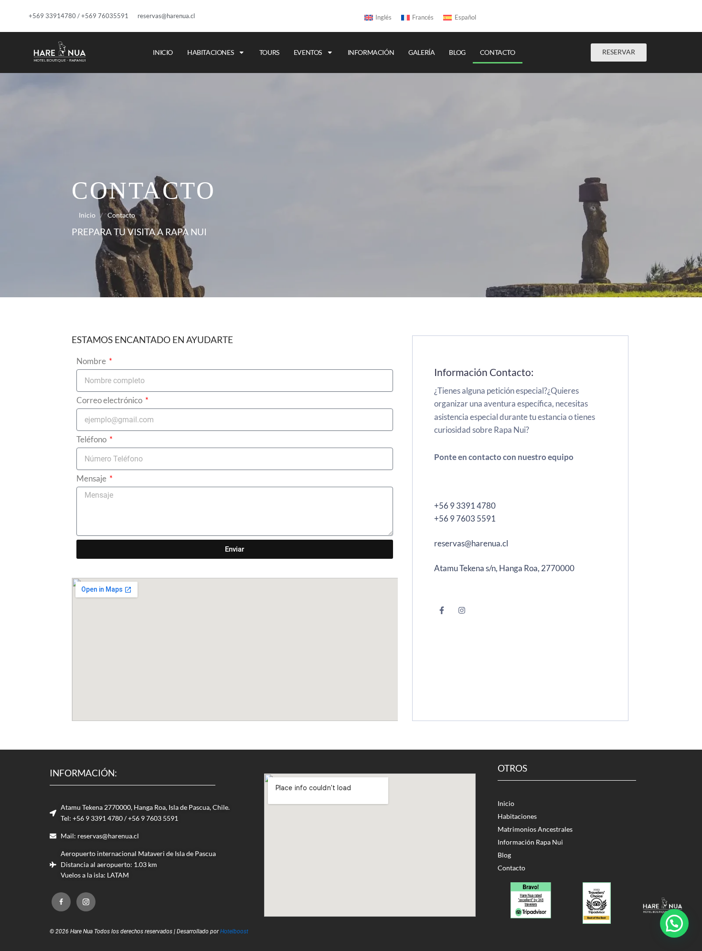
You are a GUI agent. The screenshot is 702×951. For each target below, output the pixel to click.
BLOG (457, 52)
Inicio (87, 215)
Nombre (91, 361)
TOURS (269, 52)
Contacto (511, 868)
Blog (504, 855)
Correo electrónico (110, 400)
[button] (674, 923)
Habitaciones (517, 816)
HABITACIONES (210, 52)
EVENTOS (308, 52)
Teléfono (92, 439)
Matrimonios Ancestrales (535, 829)
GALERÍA (421, 52)
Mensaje (92, 478)
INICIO (163, 52)
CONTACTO (497, 52)
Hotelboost (235, 931)
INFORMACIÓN (371, 52)
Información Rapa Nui (530, 842)
